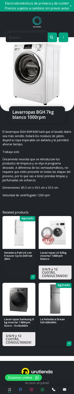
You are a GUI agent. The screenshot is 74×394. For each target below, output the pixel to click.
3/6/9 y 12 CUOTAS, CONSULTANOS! (55, 272)
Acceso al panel (37, 383)
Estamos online (20, 377)
